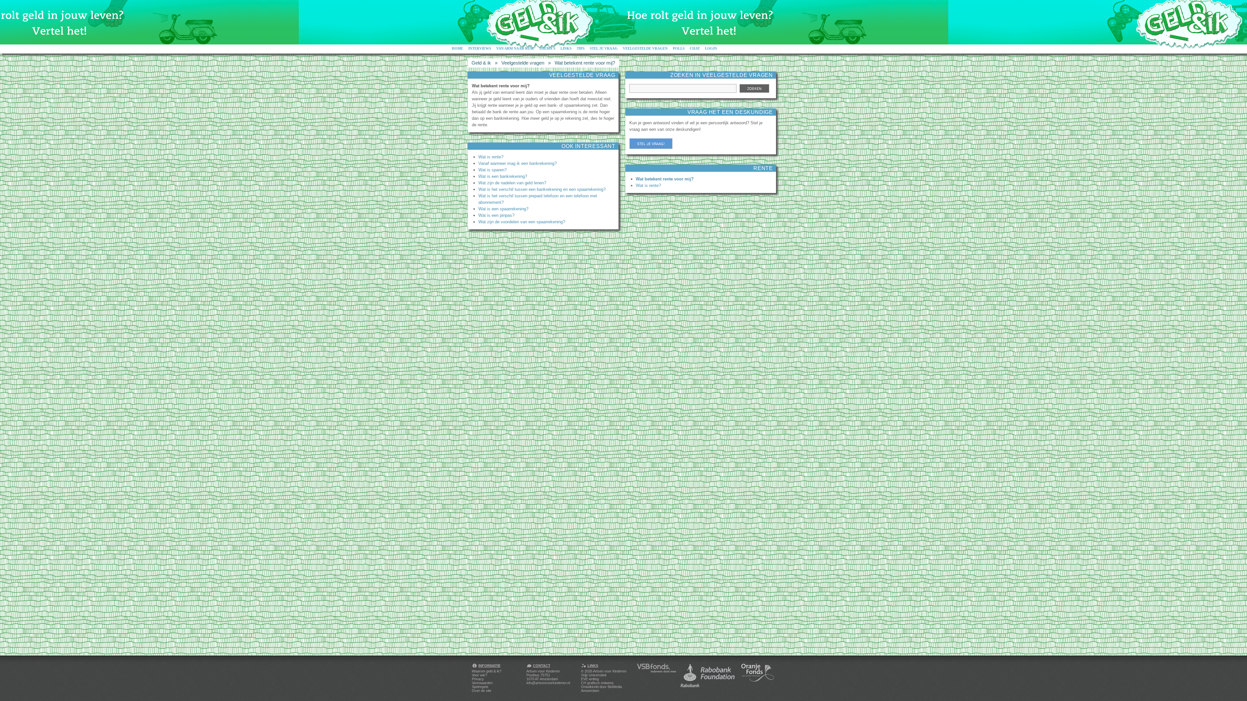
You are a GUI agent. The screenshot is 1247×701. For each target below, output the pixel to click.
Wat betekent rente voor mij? (585, 63)
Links (566, 48)
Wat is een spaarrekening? (503, 208)
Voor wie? (479, 675)
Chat (695, 48)
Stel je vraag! (651, 143)
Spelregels (480, 687)
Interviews (479, 48)
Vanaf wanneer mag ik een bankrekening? (517, 163)
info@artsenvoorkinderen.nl (548, 683)
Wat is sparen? (492, 169)
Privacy (478, 679)
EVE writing (590, 679)
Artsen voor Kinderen (609, 671)
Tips (581, 48)
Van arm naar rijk (515, 48)
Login (711, 48)
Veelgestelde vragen (645, 48)
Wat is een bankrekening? (502, 176)
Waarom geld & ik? (486, 671)
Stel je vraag (604, 48)
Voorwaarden (482, 683)
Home (457, 48)
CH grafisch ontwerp (597, 683)
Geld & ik (481, 63)
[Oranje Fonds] (757, 676)
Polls (679, 48)
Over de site (481, 691)
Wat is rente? (490, 156)
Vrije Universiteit (593, 675)
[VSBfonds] (657, 676)
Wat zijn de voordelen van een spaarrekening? (521, 221)
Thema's (547, 48)
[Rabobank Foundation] (709, 676)
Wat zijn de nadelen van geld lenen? (512, 182)
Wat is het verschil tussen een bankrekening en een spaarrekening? (542, 189)
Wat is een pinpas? (496, 215)
